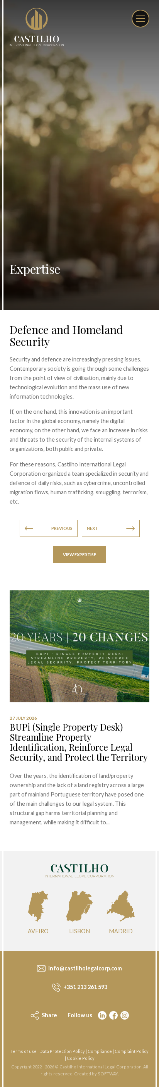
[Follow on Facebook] (113, 1015)
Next (92, 528)
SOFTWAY (108, 1073)
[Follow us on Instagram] (124, 1015)
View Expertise (79, 554)
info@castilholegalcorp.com (84, 968)
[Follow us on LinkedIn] (101, 1015)
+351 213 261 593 (84, 987)
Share (49, 1015)
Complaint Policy (132, 1051)
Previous (62, 528)
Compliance (100, 1051)
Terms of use (23, 1051)
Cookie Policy (81, 1058)
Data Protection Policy (62, 1051)
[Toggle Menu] (140, 18)
